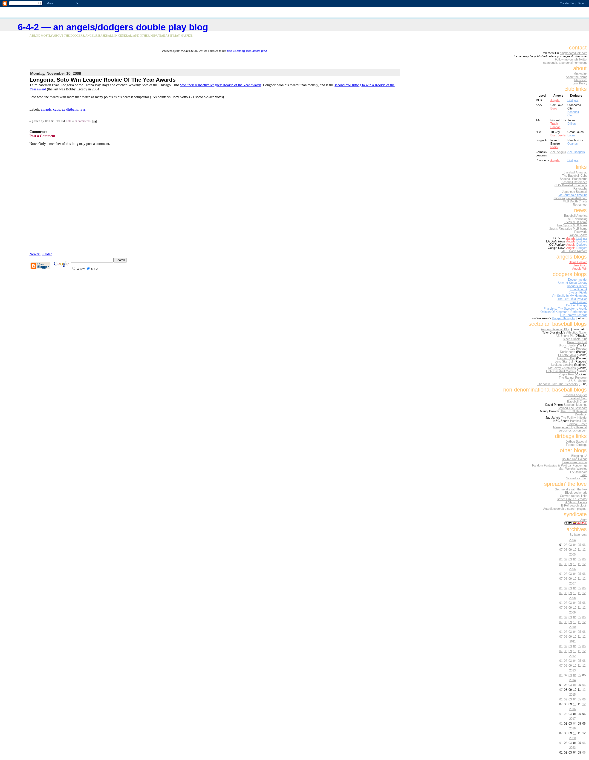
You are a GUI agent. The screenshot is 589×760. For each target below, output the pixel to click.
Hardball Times (577, 424)
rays (83, 109)
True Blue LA (578, 289)
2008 (572, 598)
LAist (583, 475)
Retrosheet (580, 204)
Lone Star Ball (564, 361)
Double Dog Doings (574, 459)
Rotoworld (580, 231)
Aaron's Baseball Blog (555, 329)
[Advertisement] (215, 59)
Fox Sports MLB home (572, 225)
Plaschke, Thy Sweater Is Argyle (565, 308)
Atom (583, 519)
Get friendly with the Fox (571, 489)
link (68, 121)
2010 (572, 627)
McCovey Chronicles (562, 368)
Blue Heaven (578, 302)
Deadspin (581, 414)
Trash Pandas (555, 125)
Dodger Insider (577, 279)
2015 (572, 694)
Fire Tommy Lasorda (573, 315)
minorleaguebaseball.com (570, 198)
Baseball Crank (577, 401)
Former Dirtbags (576, 444)
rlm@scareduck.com (573, 53)
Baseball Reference (574, 182)
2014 (572, 680)
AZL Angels (558, 152)
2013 (572, 670)
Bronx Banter (567, 345)
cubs (56, 109)
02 (565, 545)
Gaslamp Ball (566, 358)
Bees (553, 108)
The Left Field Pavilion (572, 299)
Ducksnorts (567, 352)
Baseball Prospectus (573, 179)
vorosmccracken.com (573, 430)
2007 (572, 583)
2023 (572, 747)
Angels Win (579, 268)
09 (570, 549)
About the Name (576, 77)
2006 (572, 569)
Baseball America (575, 215)
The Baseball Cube (574, 175)
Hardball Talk (578, 421)
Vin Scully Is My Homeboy (569, 295)
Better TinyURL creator (572, 499)
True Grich (580, 265)
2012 (572, 656)
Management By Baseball (570, 427)
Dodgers (572, 100)
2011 (572, 641)
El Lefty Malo (567, 355)
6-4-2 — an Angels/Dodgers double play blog (113, 27)
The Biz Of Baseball (573, 411)
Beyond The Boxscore (572, 408)
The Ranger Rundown (573, 377)
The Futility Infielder (574, 417)
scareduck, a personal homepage (565, 62)
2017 (572, 718)
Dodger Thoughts (563, 318)
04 (574, 545)
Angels (555, 100)
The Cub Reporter (575, 348)
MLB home (568, 228)
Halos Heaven (578, 262)
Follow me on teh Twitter (571, 59)
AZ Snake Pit (565, 335)
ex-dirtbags (70, 109)
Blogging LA (579, 456)
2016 (572, 709)
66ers (554, 147)
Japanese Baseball (574, 191)
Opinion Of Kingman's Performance (563, 312)
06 (584, 545)
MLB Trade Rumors (574, 251)
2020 (572, 738)
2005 (572, 554)
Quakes (572, 143)
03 (570, 545)
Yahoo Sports (578, 235)
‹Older (47, 254)
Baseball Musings (575, 404)
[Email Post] (94, 121)
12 (584, 549)
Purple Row (566, 374)
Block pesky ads (576, 492)
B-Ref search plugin (574, 505)
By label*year (578, 534)
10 (574, 549)
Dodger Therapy (576, 305)
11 (579, 549)
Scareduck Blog (576, 478)
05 (579, 545)
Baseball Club (573, 113)
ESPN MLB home (575, 222)
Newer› (34, 254)
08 (565, 549)
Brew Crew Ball (577, 342)
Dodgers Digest (577, 286)
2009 (572, 612)
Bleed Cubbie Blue (575, 339)
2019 (572, 728)
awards (46, 109)
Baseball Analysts (575, 395)
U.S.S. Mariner (577, 381)
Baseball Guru (578, 398)
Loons (571, 135)
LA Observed (578, 472)
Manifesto (580, 80)
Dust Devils (558, 135)
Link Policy (580, 83)
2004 (572, 540)
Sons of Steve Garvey (572, 283)
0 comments (82, 121)
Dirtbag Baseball (576, 441)
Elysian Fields (578, 292)
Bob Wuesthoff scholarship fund (247, 50)
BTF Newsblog (577, 219)
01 (561, 559)
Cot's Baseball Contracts (570, 185)
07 (561, 549)
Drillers (572, 123)
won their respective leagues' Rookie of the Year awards (220, 85)
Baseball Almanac (575, 172)
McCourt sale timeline (572, 195)
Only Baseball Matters (561, 371)
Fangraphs (580, 188)
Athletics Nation (576, 332)
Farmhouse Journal (574, 462)
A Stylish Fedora (576, 502)
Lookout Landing (562, 364)
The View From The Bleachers (557, 384)
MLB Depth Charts (575, 201)
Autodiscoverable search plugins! (565, 508)
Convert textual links (573, 496)
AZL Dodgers (576, 152)
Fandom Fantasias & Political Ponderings (559, 465)
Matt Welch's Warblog (572, 468)
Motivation (580, 73)
